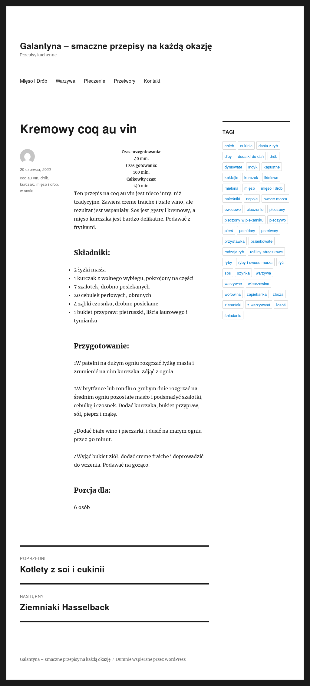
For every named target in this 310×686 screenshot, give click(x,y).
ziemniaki (233, 305)
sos (228, 273)
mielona (231, 188)
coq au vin (29, 178)
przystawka (235, 241)
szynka (243, 273)
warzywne (233, 283)
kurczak (27, 184)
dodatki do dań (251, 156)
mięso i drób (47, 184)
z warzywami (258, 305)
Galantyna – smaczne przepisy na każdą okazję (116, 45)
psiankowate (261, 241)
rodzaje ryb (234, 252)
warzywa (263, 273)
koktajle (231, 177)
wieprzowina (258, 283)
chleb (229, 145)
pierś (229, 230)
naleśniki (232, 198)
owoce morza (275, 198)
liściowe (271, 177)
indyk (253, 167)
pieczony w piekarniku (244, 220)
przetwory (269, 230)
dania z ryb (268, 145)
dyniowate (233, 167)
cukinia (246, 145)
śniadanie (233, 315)
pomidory (247, 230)
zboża (278, 294)
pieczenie (255, 209)
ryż (281, 262)
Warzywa (65, 80)
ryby (228, 262)
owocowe (233, 209)
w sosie (26, 190)
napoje (252, 198)
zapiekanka (257, 294)
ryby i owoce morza (255, 262)
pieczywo (277, 220)
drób (44, 178)
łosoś (281, 305)
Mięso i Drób (33, 80)
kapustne (272, 167)
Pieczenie (94, 80)
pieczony (277, 209)
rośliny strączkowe (266, 252)
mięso (249, 188)
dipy (228, 156)
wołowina (233, 294)
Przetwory (124, 80)
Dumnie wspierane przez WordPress (151, 659)
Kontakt (152, 80)
